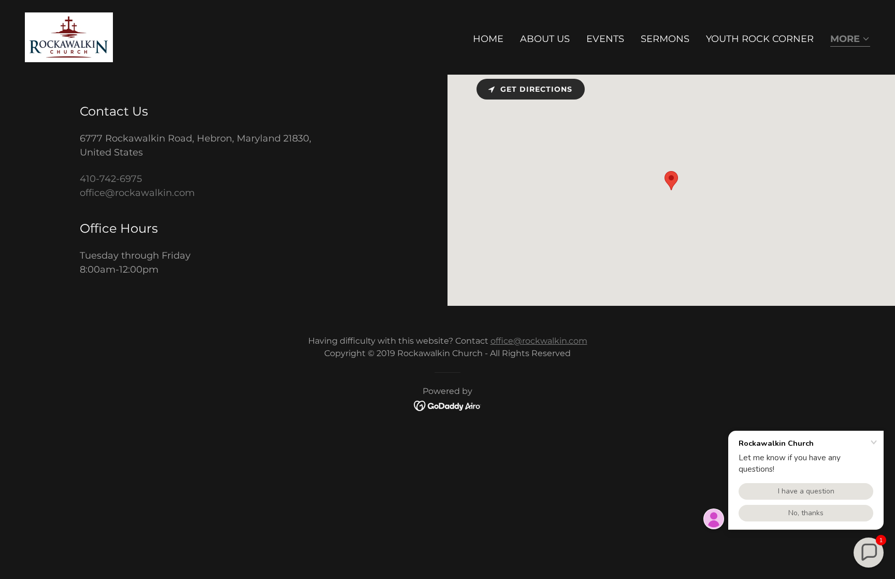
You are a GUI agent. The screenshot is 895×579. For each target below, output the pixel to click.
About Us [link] (545, 39)
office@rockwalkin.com (538, 341)
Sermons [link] (665, 39)
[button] (850, 40)
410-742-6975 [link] (111, 179)
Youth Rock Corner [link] (760, 39)
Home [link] (488, 39)
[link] (69, 37)
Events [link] (605, 39)
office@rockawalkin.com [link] (137, 193)
